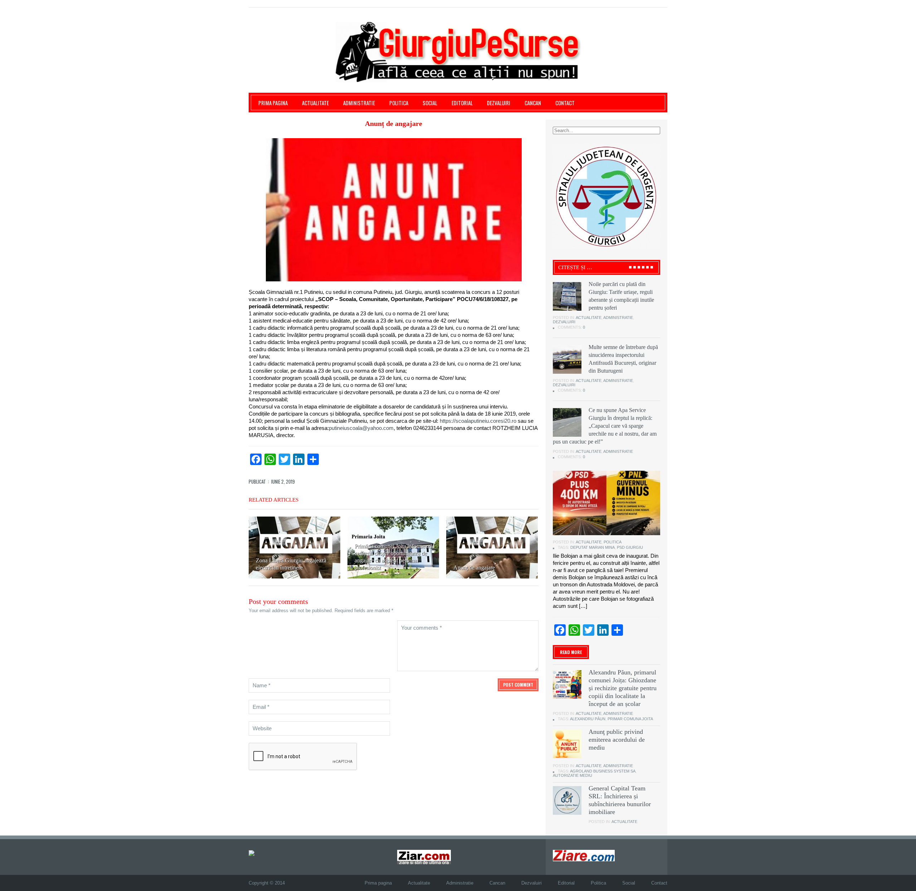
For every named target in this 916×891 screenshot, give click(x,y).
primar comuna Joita (630, 719)
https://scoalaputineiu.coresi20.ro (477, 421)
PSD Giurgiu (630, 547)
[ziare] (424, 856)
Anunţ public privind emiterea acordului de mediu (617, 739)
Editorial (462, 103)
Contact (565, 103)
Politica (398, 103)
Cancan (533, 103)
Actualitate (315, 103)
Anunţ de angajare (474, 568)
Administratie (359, 103)
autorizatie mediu (572, 775)
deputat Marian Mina (592, 547)
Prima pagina (273, 103)
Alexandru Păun (587, 719)
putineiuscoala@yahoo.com (361, 428)
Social (430, 103)
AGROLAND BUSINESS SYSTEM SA (602, 771)
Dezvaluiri (498, 103)
